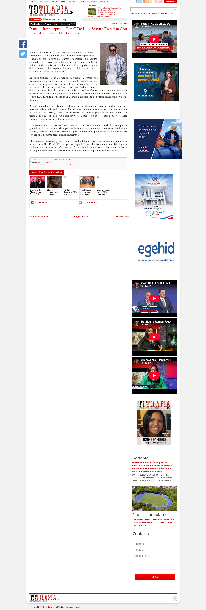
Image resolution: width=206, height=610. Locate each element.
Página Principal (81, 216)
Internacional (44, 1)
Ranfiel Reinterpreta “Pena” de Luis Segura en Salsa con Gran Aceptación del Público (78, 31)
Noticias (33, 1)
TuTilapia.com (50, 607)
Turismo (63, 1)
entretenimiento (44, 162)
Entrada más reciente (38, 216)
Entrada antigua (122, 216)
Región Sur (169, 13)
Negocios (154, 13)
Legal (82, 1)
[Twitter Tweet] (23, 57)
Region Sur (73, 1)
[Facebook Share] (23, 47)
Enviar (155, 577)
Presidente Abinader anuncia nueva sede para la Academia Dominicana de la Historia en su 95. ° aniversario (154, 523)
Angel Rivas (74, 607)
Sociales (161, 13)
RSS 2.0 (73, 164)
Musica (54, 1)
